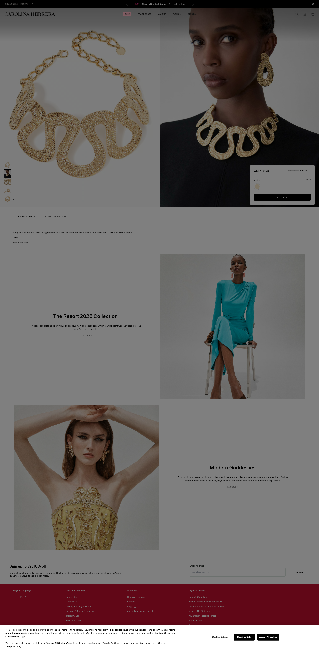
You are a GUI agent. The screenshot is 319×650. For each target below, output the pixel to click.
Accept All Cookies (268, 637)
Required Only (244, 637)
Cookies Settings (220, 637)
